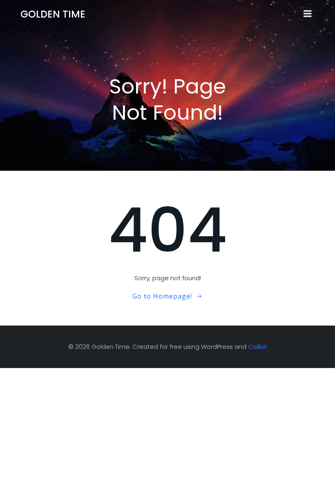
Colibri (257, 346)
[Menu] (308, 14)
